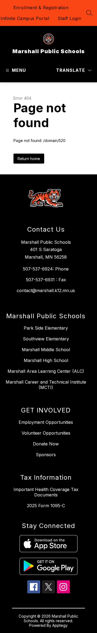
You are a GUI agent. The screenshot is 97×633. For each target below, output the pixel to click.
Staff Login (69, 18)
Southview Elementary (46, 338)
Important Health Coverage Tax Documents (45, 492)
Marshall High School (46, 360)
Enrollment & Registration (41, 7)
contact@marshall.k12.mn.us (46, 290)
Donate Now (46, 443)
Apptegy (60, 625)
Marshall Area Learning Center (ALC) (46, 371)
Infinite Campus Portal (25, 18)
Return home (29, 158)
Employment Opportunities (46, 422)
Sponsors (46, 454)
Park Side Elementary (46, 328)
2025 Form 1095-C (46, 505)
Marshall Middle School (46, 349)
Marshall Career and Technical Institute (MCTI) (46, 384)
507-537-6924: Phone (46, 269)
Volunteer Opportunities (46, 433)
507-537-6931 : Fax (46, 279)
